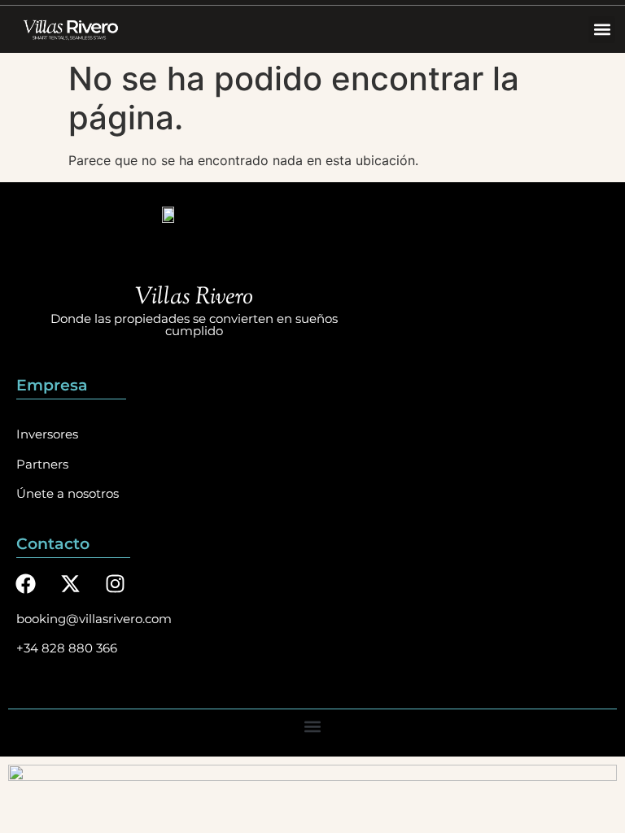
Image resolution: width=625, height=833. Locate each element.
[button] (601, 29)
